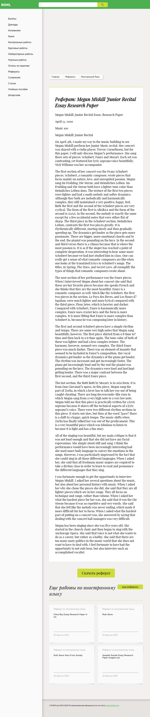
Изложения (14, 30)
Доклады (13, 24)
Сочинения (14, 77)
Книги (11, 36)
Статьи (12, 83)
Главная (55, 77)
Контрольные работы (19, 42)
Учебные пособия (18, 89)
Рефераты (14, 71)
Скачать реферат (96, 573)
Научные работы (17, 60)
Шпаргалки (14, 95)
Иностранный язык (90, 77)
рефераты (70, 77)
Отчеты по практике (19, 66)
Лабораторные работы (20, 54)
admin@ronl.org (112, 706)
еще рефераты (130, 587)
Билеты (12, 18)
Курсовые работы (18, 48)
